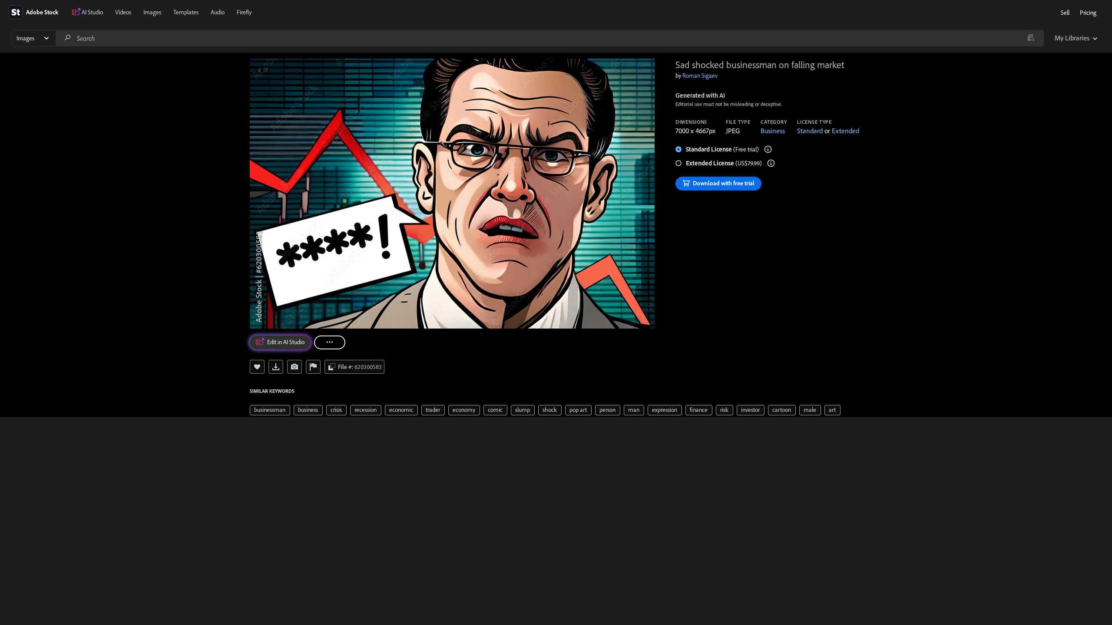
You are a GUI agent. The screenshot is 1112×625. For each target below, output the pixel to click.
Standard (810, 130)
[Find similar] (1031, 38)
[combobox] (549, 38)
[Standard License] (768, 149)
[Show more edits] (329, 342)
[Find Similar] (294, 367)
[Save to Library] (257, 367)
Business (773, 130)
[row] (270, 410)
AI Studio (92, 12)
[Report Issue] (313, 367)
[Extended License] (771, 163)
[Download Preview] (275, 367)
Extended (845, 130)
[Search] (68, 38)
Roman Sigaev (700, 75)
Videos (123, 12)
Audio (218, 12)
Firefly (244, 12)
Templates (186, 12)
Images (152, 12)
